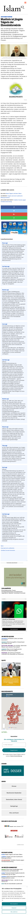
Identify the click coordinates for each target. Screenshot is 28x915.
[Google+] (14, 214)
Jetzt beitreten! (14, 629)
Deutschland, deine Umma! (14, 799)
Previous (5, 835)
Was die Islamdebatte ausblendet (11, 883)
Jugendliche (4, 593)
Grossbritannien (18, 591)
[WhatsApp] (14, 218)
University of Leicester (19, 593)
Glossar (14, 786)
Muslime (11, 593)
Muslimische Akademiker (14, 793)
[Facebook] (14, 207)
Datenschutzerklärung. (16, 756)
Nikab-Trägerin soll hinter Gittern (11, 193)
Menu (25, 2)
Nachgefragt (14, 806)
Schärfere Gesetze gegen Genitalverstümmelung (13, 200)
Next (22, 835)
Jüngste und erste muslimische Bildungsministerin (11, 196)
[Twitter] (14, 211)
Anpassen (14, 907)
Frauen (14, 590)
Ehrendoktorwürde (6, 590)
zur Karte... (4, 732)
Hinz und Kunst (14, 813)
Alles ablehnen (14, 911)
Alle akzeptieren (14, 903)
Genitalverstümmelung (7, 591)
